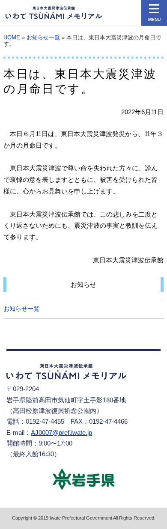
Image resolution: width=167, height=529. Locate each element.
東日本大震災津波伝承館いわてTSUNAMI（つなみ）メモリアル (54, 13)
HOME (11, 38)
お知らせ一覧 (43, 38)
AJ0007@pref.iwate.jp (61, 432)
